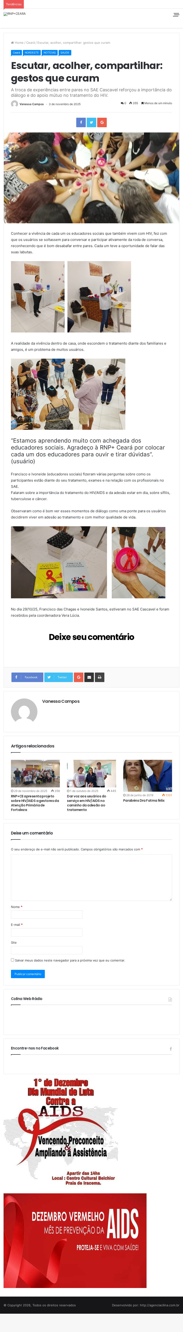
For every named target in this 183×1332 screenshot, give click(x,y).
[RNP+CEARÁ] (15, 14)
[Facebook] (81, 122)
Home (19, 42)
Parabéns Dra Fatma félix (144, 800)
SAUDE (65, 52)
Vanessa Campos (32, 104)
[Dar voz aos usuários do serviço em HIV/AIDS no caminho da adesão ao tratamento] (91, 773)
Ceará (30, 42)
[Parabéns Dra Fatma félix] (147, 776)
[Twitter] (91, 122)
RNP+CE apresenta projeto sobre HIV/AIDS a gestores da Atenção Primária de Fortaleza (35, 803)
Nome (16, 907)
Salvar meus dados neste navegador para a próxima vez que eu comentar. (70, 960)
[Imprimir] (99, 677)
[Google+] (102, 122)
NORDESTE (32, 52)
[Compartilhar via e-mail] (89, 677)
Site (14, 942)
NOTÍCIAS (50, 52)
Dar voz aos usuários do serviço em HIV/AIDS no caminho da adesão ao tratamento (86, 803)
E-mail (17, 925)
